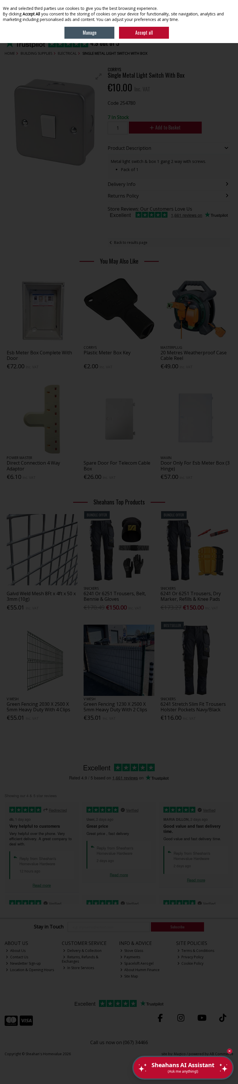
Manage (89, 32)
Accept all (144, 32)
